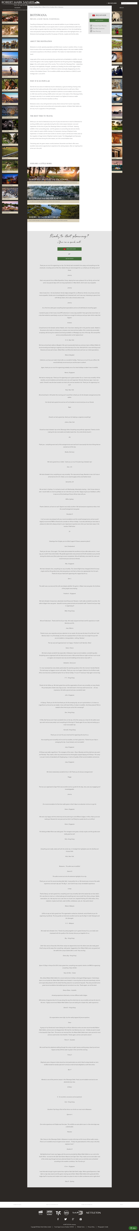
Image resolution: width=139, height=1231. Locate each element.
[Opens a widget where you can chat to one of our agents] (133, 1228)
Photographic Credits (103, 1227)
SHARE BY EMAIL (17, 1204)
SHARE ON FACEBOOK (86, 1204)
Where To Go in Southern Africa (50, 7)
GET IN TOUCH (99, 20)
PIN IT (121, 1204)
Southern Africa (37, 7)
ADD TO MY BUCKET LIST (52, 1204)
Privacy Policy (91, 1227)
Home (31, 7)
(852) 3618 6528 (71, 249)
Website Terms (81, 1227)
